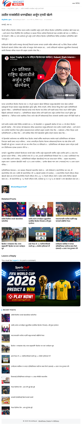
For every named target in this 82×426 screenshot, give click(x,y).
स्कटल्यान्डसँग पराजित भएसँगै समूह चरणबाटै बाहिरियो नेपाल (66, 220)
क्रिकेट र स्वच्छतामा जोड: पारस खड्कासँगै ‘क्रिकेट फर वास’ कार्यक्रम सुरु (13, 246)
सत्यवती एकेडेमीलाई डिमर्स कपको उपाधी (22, 397)
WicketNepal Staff (19, 19)
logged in (16, 260)
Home (3, 8)
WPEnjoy (56, 421)
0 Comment (48, 19)
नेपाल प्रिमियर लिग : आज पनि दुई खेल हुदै (23, 387)
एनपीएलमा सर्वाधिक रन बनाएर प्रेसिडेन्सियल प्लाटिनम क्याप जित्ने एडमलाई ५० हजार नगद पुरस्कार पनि (67, 246)
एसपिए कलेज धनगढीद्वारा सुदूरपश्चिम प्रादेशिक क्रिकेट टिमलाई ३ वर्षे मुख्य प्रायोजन (40, 221)
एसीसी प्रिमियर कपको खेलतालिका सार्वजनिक (12, 220)
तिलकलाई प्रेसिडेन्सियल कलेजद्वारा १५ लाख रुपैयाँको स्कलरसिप (29, 377)
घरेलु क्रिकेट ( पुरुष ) (13, 8)
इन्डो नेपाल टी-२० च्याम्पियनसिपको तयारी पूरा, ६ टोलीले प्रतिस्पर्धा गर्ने (39, 245)
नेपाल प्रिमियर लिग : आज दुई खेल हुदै (21, 407)
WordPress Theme (44, 421)
